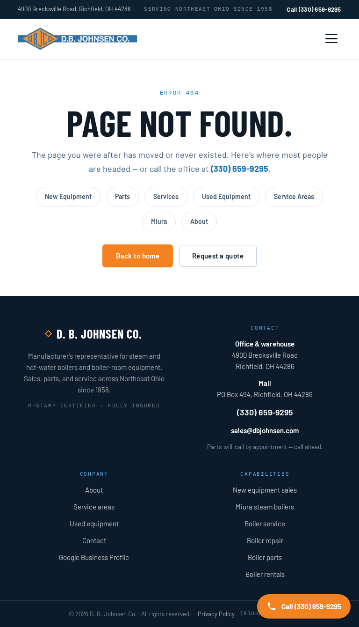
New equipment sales (265, 490)
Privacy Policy (216, 614)
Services (166, 196)
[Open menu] (331, 38)
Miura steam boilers (265, 506)
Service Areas (294, 196)
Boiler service (264, 523)
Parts (122, 196)
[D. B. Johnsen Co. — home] (77, 39)
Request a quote (218, 255)
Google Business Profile (94, 557)
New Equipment (68, 196)
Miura (159, 221)
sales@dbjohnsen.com (265, 430)
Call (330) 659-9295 (314, 9)
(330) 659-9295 (239, 168)
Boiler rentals (265, 574)
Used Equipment (226, 196)
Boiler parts (265, 557)
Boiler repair (265, 540)
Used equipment (94, 523)
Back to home (137, 255)
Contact (94, 540)
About (199, 221)
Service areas (94, 506)
